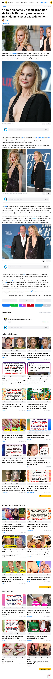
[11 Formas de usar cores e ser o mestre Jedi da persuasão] (39, 626)
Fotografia (29, 616)
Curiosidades (30, 410)
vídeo (5, 206)
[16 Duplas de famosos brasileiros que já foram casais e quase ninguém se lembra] (14, 541)
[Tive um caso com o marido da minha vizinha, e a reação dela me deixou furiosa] (39, 476)
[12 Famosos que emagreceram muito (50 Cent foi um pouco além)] (14, 343)
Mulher (3, 441)
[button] (9, 300)
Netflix (35, 137)
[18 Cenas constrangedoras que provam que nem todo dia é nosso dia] (39, 600)
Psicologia (29, 556)
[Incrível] (9, 2)
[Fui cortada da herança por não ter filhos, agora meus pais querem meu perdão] (14, 600)
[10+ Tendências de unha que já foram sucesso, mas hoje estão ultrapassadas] (14, 425)
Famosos (4, 6)
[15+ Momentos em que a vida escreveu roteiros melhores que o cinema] (14, 394)
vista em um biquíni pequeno (31, 291)
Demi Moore (13, 291)
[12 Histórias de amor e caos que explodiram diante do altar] (14, 626)
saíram (24, 274)
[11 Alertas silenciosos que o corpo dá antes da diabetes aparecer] (39, 567)
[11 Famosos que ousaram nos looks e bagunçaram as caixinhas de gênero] (39, 649)
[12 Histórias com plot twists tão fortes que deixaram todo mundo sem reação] (39, 514)
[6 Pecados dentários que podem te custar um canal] (14, 649)
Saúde (3, 583)
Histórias (4, 410)
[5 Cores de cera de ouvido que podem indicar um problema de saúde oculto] (14, 567)
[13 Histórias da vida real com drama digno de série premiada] (14, 450)
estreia (22, 137)
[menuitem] (17, 2)
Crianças (4, 616)
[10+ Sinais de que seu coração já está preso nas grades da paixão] (39, 541)
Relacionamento (30, 385)
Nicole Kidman (13, 53)
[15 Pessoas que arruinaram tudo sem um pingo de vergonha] (39, 425)
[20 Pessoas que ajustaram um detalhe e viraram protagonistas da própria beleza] (39, 450)
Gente (28, 359)
